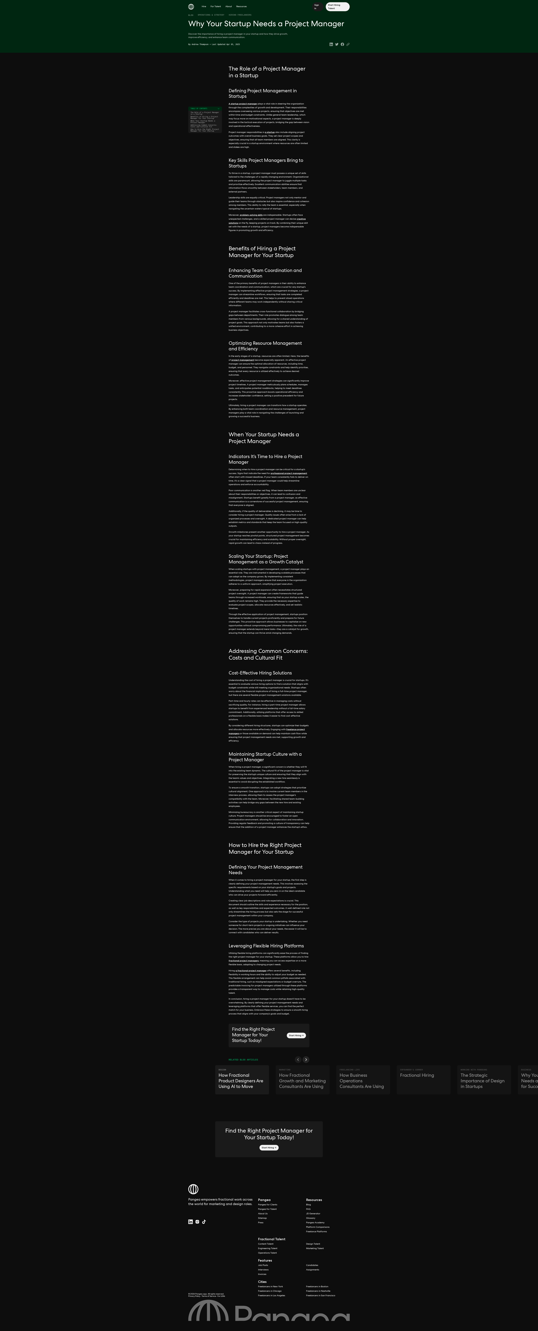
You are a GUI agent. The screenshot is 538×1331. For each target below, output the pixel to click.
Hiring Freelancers (240, 14)
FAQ (308, 1209)
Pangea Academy (315, 1223)
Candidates (312, 1265)
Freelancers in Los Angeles (271, 1296)
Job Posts (263, 1265)
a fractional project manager (251, 970)
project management (242, 360)
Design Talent (313, 1244)
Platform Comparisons (318, 1227)
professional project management (289, 473)
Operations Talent (267, 1253)
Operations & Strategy (211, 14)
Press (260, 1223)
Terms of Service (209, 1296)
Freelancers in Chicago (270, 1291)
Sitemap (262, 1218)
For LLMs (221, 1296)
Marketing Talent (315, 1249)
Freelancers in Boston (317, 1287)
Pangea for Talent (267, 1209)
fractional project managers (244, 960)
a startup (270, 132)
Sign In (316, 7)
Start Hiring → (296, 1035)
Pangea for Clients (267, 1205)
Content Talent (265, 1244)
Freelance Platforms (316, 1232)
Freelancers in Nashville (318, 1291)
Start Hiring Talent (334, 7)
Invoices (262, 1274)
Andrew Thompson (200, 44)
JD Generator (313, 1214)
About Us (263, 1214)
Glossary (310, 1218)
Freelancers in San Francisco (320, 1296)
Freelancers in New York (270, 1287)
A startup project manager (243, 103)
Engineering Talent (267, 1249)
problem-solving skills (251, 215)
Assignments (312, 1270)
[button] (298, 1059)
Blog (190, 15)
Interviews (263, 1270)
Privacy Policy (194, 1296)
